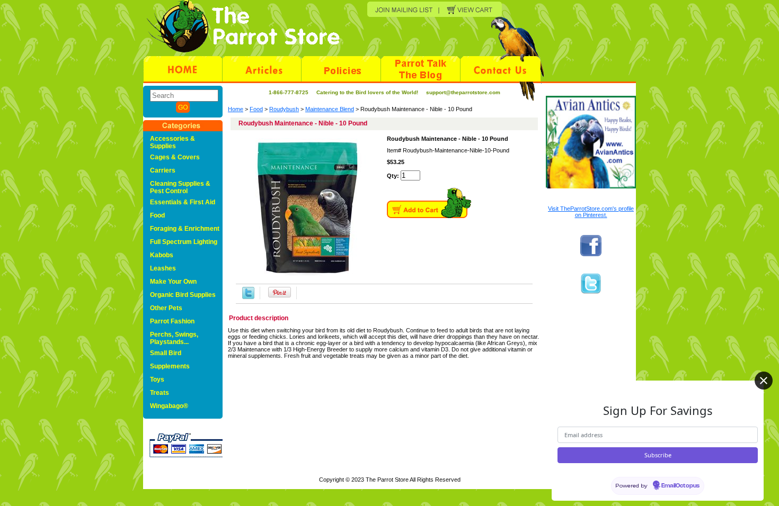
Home (235, 109)
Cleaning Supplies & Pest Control (180, 187)
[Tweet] (248, 293)
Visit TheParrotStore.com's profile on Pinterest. (591, 211)
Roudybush (284, 109)
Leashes (163, 268)
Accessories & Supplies (172, 142)
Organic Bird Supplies (183, 295)
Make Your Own (173, 281)
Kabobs (161, 255)
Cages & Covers (175, 157)
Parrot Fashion (172, 321)
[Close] (764, 381)
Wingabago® (169, 406)
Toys (157, 379)
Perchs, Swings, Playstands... (174, 338)
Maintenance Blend (329, 109)
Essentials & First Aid (182, 202)
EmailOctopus (680, 486)
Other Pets (166, 308)
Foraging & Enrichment (184, 228)
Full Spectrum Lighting (183, 242)
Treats (159, 392)
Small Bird (165, 353)
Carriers (162, 170)
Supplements (170, 366)
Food (256, 109)
